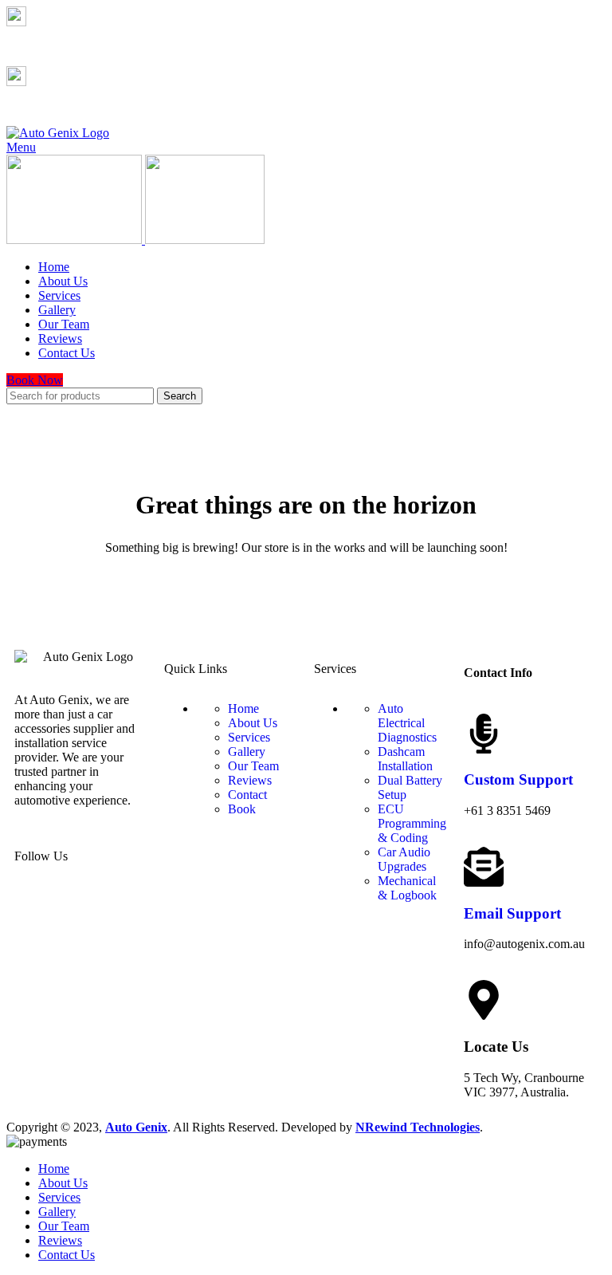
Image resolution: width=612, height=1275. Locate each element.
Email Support (512, 913)
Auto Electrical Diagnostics (407, 723)
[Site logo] (57, 133)
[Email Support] (484, 867)
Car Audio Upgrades (404, 859)
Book (242, 809)
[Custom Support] (484, 734)
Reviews (250, 780)
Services (249, 737)
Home (243, 708)
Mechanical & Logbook (407, 888)
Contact (247, 794)
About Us (252, 723)
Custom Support (518, 779)
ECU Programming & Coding (412, 823)
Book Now (34, 380)
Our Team (253, 766)
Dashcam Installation (405, 759)
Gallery (246, 751)
